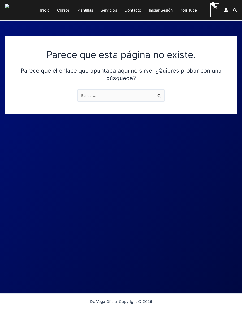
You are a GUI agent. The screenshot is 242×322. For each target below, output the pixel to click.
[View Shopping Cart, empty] (214, 10)
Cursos (63, 10)
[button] (235, 10)
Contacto (133, 10)
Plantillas (85, 10)
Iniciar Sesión (161, 10)
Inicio (45, 10)
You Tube (188, 10)
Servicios (109, 10)
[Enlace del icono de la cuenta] (226, 10)
